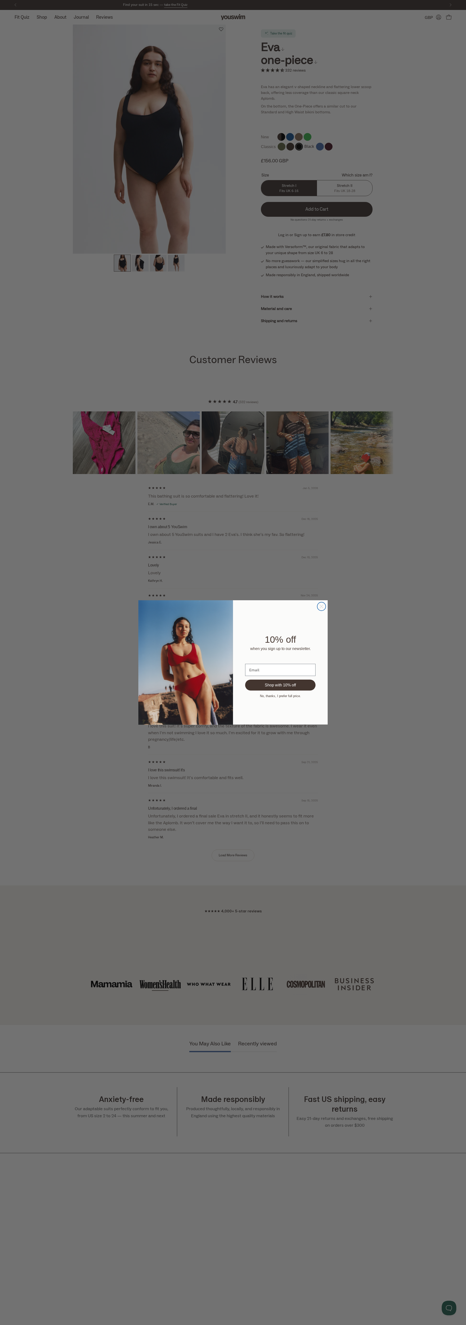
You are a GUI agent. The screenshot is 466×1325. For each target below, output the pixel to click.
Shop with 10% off (280, 685)
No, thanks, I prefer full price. (280, 696)
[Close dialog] (321, 606)
